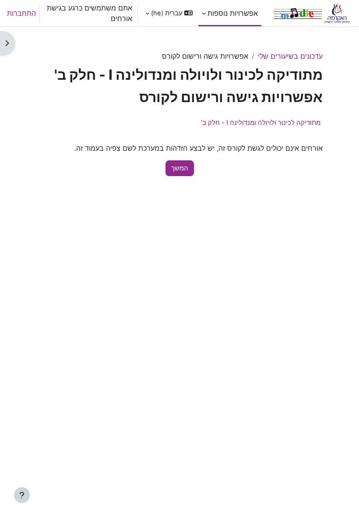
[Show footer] (22, 495)
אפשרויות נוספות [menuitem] (233, 13)
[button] (169, 13)
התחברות (21, 13)
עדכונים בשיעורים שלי (290, 56)
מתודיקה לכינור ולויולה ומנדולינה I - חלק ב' (260, 122)
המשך (179, 168)
